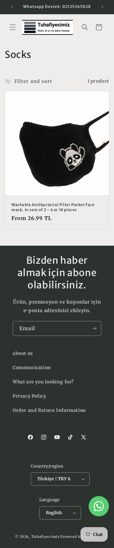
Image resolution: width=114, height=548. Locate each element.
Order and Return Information (49, 410)
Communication (32, 367)
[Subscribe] (94, 328)
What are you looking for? (43, 382)
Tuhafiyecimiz (45, 536)
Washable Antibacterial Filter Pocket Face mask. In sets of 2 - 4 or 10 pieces (53, 207)
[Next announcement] (102, 7)
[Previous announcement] (12, 7)
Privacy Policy (29, 396)
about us (23, 353)
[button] (13, 27)
